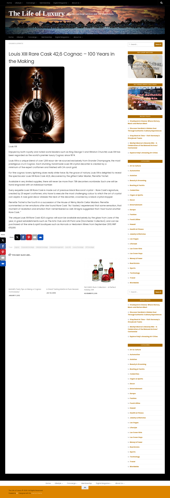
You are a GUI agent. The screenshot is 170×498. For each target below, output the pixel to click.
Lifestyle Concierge (42, 247)
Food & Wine (135, 219)
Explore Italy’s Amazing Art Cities (144, 153)
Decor (132, 200)
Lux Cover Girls (136, 249)
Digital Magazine (60, 3)
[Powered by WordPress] (17, 493)
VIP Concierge (89, 247)
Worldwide (134, 283)
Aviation (133, 175)
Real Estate (134, 263)
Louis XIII (68, 247)
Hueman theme (36, 493)
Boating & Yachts (137, 185)
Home (9, 3)
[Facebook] (23, 237)
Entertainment (136, 205)
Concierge (30, 3)
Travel (132, 278)
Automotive (135, 171)
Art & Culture (135, 166)
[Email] (35, 237)
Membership (45, 3)
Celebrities (134, 190)
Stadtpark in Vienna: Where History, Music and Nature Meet (144, 122)
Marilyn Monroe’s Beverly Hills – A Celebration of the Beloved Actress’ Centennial (143, 145)
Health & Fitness (137, 229)
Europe (133, 210)
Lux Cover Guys (136, 253)
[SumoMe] (40, 237)
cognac (17, 247)
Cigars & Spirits (16, 43)
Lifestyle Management (56, 247)
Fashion (133, 214)
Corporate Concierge (27, 247)
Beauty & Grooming (138, 180)
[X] (17, 237)
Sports (133, 268)
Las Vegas (134, 239)
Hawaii (133, 224)
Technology (135, 273)
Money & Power (136, 258)
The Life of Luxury (37, 13)
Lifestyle (18, 3)
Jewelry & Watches (138, 234)
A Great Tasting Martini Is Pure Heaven (62, 289)
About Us (75, 3)
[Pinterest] (29, 237)
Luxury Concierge (78, 247)
